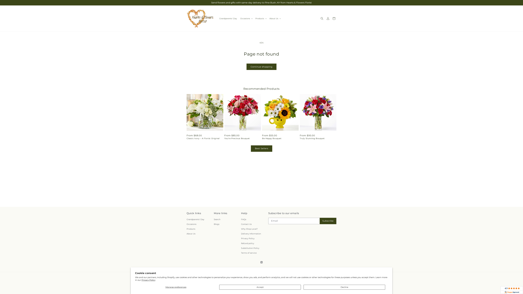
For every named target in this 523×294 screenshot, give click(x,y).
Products (191, 229)
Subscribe (328, 221)
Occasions (191, 224)
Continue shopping (261, 66)
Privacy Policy (148, 280)
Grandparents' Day (195, 219)
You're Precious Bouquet (237, 138)
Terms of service (249, 253)
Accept (260, 287)
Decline (344, 287)
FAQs (243, 219)
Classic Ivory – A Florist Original (203, 138)
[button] (246, 18)
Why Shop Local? (249, 229)
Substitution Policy (250, 248)
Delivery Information (251, 233)
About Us (191, 233)
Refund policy (247, 243)
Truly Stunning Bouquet (312, 138)
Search (217, 219)
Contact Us (246, 224)
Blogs (216, 224)
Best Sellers (261, 148)
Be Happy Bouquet (272, 138)
